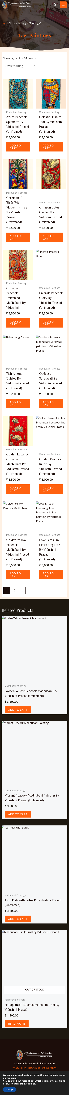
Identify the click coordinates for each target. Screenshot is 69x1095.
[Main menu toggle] (63, 4)
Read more (16, 1023)
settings (30, 1083)
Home (5, 23)
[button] (55, 5)
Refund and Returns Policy (42, 1067)
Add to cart (15, 147)
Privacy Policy (19, 1067)
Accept (9, 1090)
